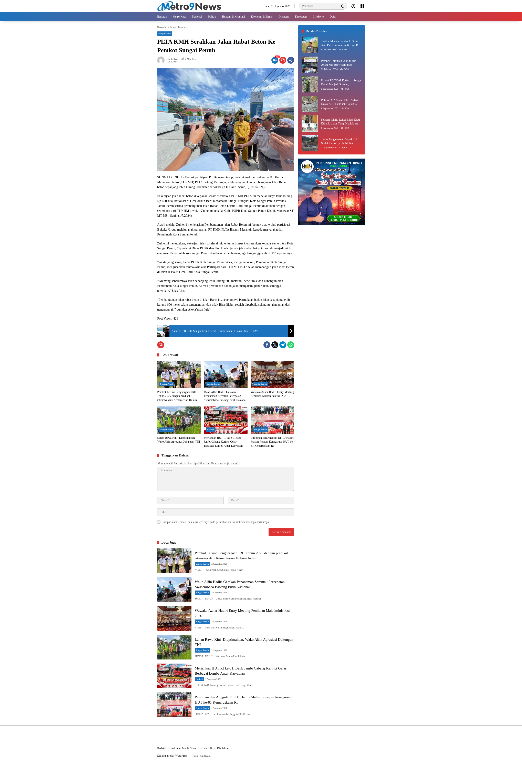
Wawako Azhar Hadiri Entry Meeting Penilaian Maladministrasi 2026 (272, 394)
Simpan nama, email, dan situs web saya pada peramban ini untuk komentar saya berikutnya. (216, 522)
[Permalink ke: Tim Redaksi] (162, 60)
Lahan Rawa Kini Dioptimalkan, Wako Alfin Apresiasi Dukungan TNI (178, 439)
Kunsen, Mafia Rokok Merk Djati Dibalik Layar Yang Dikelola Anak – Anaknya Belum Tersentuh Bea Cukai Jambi (341, 122)
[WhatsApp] (290, 344)
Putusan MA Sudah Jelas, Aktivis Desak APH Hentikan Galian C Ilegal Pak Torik (340, 102)
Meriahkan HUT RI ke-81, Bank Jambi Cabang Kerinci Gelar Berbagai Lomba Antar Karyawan (223, 441)
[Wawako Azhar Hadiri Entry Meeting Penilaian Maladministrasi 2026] (272, 374)
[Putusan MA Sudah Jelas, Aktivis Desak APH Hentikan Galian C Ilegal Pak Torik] (310, 104)
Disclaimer (223, 748)
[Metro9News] (189, 5)
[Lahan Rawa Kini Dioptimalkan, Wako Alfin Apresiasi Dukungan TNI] (179, 420)
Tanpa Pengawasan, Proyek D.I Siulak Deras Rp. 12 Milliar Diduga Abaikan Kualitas (339, 141)
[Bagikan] (290, 60)
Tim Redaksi (172, 59)
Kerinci (210, 429)
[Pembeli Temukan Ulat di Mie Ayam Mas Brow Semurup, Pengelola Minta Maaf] (310, 65)
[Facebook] (266, 344)
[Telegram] (282, 344)
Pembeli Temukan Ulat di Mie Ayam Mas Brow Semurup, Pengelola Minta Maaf (338, 63)
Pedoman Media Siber (183, 748)
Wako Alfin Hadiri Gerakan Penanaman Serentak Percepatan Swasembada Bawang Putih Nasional (225, 396)
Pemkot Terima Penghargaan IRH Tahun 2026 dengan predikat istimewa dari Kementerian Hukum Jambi (177, 396)
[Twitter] (274, 344)
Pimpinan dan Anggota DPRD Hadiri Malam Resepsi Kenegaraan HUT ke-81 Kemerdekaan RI (272, 441)
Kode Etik (206, 748)
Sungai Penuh (164, 33)
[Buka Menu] (362, 6)
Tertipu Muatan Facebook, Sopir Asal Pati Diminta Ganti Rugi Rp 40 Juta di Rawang (340, 43)
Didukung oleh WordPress (172, 755)
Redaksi (161, 748)
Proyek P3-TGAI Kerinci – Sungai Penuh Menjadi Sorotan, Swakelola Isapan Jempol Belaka (341, 83)
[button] (343, 6)
